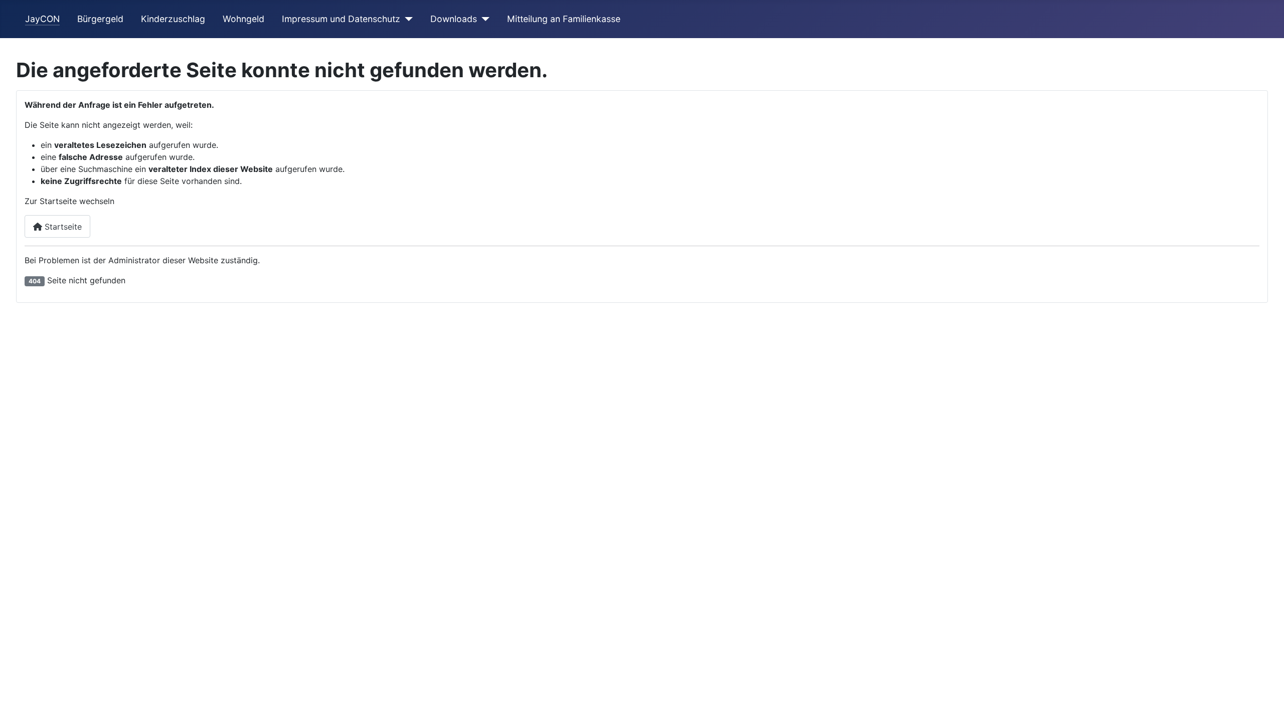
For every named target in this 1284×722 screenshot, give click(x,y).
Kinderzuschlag (173, 19)
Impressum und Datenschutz (341, 19)
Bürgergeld (100, 19)
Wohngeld (243, 19)
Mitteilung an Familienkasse (563, 19)
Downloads (453, 19)
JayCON (42, 19)
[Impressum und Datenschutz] (406, 19)
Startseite (62, 227)
